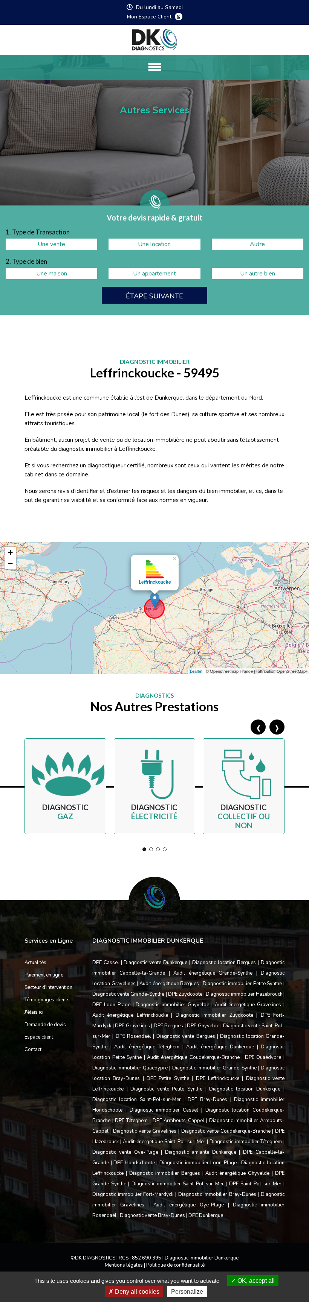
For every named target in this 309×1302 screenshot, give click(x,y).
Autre (257, 244)
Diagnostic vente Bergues (185, 1036)
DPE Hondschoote (134, 1162)
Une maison (51, 273)
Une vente (51, 244)
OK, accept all (255, 1281)
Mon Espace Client (150, 17)
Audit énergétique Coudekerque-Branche (193, 1057)
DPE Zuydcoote (185, 994)
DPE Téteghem (131, 1120)
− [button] (10, 563)
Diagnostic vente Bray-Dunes (152, 1215)
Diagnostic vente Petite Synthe (166, 1089)
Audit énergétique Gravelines (248, 1004)
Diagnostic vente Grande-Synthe (128, 994)
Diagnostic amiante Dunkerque (200, 1152)
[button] (144, 849)
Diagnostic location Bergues (224, 962)
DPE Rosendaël (133, 1036)
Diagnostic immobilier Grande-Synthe (214, 1068)
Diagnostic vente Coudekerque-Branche (226, 1131)
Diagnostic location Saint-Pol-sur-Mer (136, 1099)
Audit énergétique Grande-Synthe (212, 973)
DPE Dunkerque (205, 1215)
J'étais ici (33, 1012)
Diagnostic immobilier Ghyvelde (172, 1004)
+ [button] (10, 552)
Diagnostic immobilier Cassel (164, 1110)
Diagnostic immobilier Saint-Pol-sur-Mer (178, 1183)
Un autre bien (257, 273)
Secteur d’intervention (48, 987)
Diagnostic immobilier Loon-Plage (198, 1162)
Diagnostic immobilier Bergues (164, 1173)
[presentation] (258, 727)
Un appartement (154, 273)
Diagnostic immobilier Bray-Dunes (217, 1194)
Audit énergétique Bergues (169, 983)
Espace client (38, 1037)
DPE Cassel (105, 962)
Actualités (35, 962)
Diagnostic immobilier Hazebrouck (244, 994)
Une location (154, 244)
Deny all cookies (136, 1291)
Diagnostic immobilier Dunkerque (202, 1258)
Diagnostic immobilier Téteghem (245, 1141)
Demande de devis (45, 1024)
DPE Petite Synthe (168, 1078)
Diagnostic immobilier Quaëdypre (130, 1068)
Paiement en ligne (43, 975)
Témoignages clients (47, 999)
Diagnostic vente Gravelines (144, 1131)
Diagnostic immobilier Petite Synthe (242, 983)
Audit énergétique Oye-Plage (188, 1205)
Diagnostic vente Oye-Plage (125, 1152)
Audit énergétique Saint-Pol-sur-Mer (164, 1141)
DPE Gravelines (132, 1025)
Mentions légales (124, 1265)
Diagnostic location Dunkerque (244, 1089)
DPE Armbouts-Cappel (179, 1120)
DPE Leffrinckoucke (217, 1078)
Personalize (187, 1291)
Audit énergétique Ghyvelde (237, 1173)
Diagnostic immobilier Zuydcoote (214, 1015)
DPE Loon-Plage (111, 1004)
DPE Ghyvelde (203, 1025)
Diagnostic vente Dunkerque (155, 962)
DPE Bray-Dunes (207, 1099)
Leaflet (196, 671)
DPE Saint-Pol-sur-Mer (255, 1183)
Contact (32, 1049)
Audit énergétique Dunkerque (220, 1046)
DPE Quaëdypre (263, 1057)
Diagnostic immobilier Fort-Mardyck (132, 1194)
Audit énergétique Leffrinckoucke (130, 1015)
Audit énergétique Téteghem (146, 1046)
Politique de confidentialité (175, 1265)
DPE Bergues (169, 1025)
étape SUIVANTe (154, 296)
